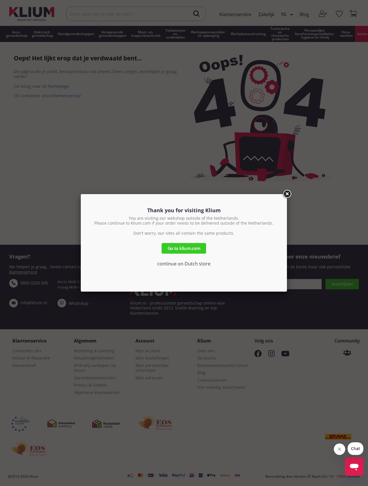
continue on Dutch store (183, 264)
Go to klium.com (184, 248)
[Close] (287, 194)
